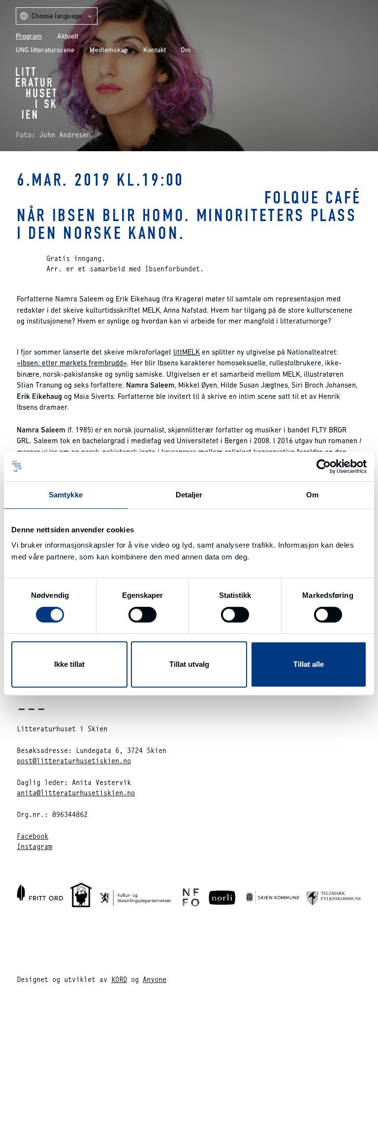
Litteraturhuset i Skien (36, 93)
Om (186, 50)
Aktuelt (67, 36)
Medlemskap (109, 50)
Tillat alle (308, 664)
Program (29, 36)
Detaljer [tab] (189, 495)
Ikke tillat (69, 664)
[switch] (142, 615)
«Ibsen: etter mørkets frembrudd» (72, 363)
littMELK (186, 352)
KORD (119, 979)
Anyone (154, 979)
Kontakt (154, 50)
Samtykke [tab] (66, 495)
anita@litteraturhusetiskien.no (76, 792)
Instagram (34, 846)
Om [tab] (312, 495)
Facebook (32, 836)
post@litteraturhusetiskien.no (74, 760)
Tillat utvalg (189, 664)
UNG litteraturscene (45, 50)
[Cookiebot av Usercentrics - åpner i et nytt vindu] (324, 466)
